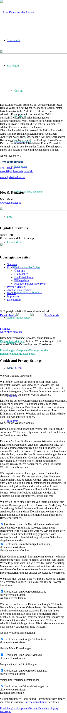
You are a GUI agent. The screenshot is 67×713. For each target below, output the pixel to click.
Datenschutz (14, 299)
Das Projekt (13, 267)
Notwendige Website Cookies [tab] (17, 422)
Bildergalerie (21, 280)
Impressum (13, 296)
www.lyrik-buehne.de (12, 177)
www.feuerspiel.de (10, 202)
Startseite (12, 264)
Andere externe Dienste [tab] (13, 597)
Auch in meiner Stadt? (19, 290)
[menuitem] (40, 191)
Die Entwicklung (24, 277)
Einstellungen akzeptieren (14, 350)
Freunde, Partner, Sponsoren (30, 283)
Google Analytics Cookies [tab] (15, 550)
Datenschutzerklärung (12, 341)
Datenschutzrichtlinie (35, 702)
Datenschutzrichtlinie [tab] (12, 692)
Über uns (19, 270)
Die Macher (21, 273)
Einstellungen (27, 353)
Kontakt (11, 293)
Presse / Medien (16, 286)
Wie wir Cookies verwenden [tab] (16, 375)
